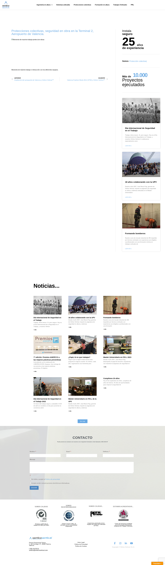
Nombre (32, 451)
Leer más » (128, 145)
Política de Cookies (81, 546)
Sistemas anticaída (63, 5)
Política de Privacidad (81, 544)
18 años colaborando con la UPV (141, 182)
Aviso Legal (81, 542)
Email (68, 451)
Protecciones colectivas (82, 5)
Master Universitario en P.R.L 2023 (117, 357)
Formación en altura (102, 5)
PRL (132, 5)
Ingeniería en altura (44, 5)
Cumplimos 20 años (111, 378)
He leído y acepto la (45, 479)
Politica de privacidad (52, 479)
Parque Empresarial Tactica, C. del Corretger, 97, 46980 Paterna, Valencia (40, 544)
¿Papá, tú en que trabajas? (79, 357)
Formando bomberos (135, 233)
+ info (35, 329)
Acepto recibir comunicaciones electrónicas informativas (50, 483)
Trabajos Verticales (120, 5)
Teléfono (106, 451)
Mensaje (32, 459)
